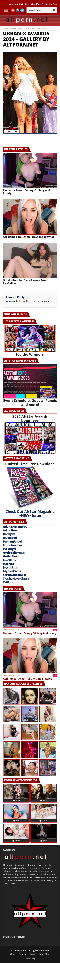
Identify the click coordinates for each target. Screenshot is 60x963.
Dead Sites (44, 954)
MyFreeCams (12, 571)
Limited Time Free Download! (30, 463)
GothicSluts (11, 556)
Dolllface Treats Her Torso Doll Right (34, 4)
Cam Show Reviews (11, 630)
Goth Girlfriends (14, 552)
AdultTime (10, 530)
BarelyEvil (9, 534)
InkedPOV (9, 560)
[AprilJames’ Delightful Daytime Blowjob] (30, 217)
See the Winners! (30, 354)
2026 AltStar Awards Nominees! (30, 418)
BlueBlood (10, 538)
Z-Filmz (8, 582)
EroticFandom (12, 545)
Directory (30, 958)
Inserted (8, 564)
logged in (24, 301)
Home (5, 28)
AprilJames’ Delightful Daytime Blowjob (29, 237)
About (13, 954)
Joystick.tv (10, 567)
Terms (33, 954)
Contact (23, 954)
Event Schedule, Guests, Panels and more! (30, 402)
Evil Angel (9, 549)
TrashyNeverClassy (16, 578)
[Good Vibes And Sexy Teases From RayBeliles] (30, 260)
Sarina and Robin (14, 575)
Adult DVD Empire (15, 527)
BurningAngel (12, 541)
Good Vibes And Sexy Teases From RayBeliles (25, 281)
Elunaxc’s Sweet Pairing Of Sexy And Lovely (26, 191)
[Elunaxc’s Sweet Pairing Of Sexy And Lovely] (30, 170)
